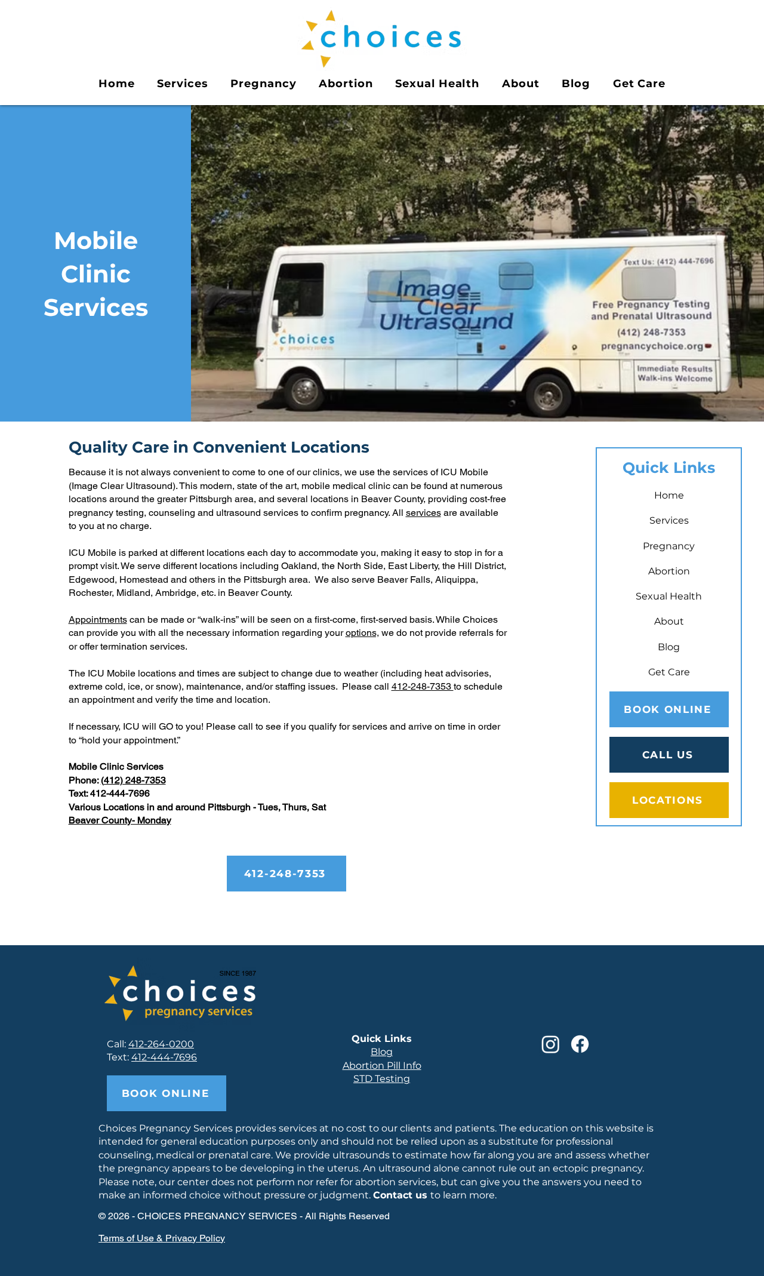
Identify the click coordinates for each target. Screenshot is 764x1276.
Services (669, 520)
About (669, 621)
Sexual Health (669, 596)
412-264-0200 (161, 1044)
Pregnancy (669, 546)
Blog (669, 647)
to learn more (434, 1195)
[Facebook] (580, 1044)
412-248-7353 (423, 686)
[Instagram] (550, 1044)
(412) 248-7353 (133, 780)
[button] (182, 83)
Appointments (98, 619)
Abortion (669, 571)
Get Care (669, 672)
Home (669, 495)
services (423, 512)
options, (362, 632)
